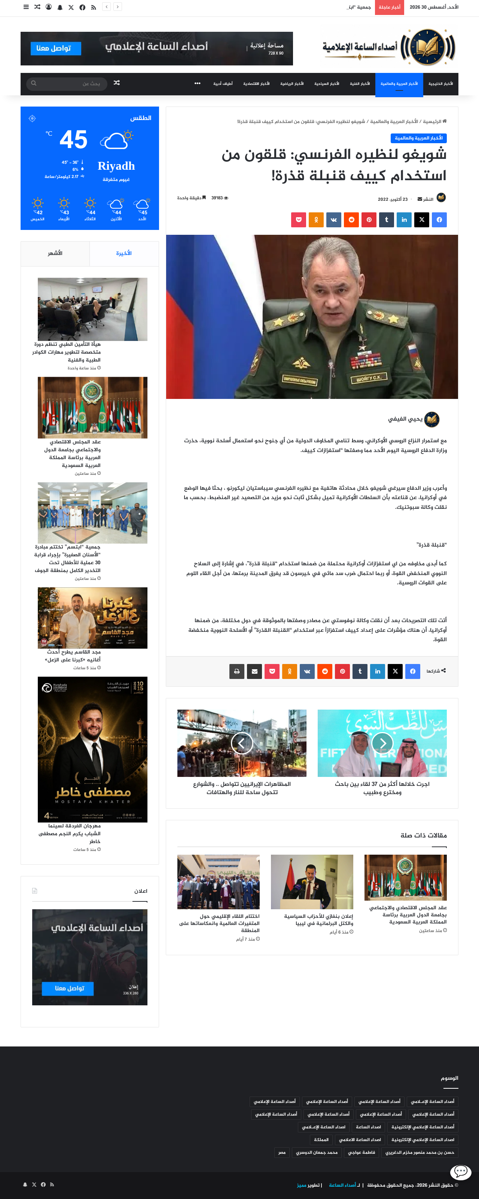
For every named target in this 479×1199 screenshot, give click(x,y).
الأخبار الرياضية (292, 84)
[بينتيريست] (368, 219)
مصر (282, 1152)
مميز (301, 1185)
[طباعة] (236, 671)
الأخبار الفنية (360, 84)
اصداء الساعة (368, 1127)
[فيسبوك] (439, 219)
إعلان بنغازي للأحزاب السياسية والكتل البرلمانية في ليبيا (318, 920)
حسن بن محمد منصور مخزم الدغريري (419, 1152)
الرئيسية (432, 122)
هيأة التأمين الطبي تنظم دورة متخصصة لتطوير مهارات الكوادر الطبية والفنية (66, 352)
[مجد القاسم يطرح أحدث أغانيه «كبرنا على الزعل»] (92, 617)
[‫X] (421, 219)
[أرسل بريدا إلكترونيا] (420, 199)
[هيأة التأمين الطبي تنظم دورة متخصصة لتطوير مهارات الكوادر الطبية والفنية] (92, 309)
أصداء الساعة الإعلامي (379, 1102)
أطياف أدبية (223, 84)
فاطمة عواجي (361, 1152)
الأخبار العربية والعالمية (399, 84)
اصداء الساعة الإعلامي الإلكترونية (422, 1140)
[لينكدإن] (404, 219)
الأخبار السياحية (326, 84)
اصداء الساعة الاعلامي (360, 1140)
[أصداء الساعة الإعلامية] (389, 46)
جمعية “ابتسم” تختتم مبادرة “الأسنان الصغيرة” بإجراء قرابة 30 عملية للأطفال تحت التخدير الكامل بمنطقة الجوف (254, 7)
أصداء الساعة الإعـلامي (432, 1102)
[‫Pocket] (298, 219)
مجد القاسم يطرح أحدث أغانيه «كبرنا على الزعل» (73, 656)
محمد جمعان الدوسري (317, 1152)
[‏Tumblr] (386, 219)
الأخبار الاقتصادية (256, 84)
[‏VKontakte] (333, 219)
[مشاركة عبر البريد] (254, 671)
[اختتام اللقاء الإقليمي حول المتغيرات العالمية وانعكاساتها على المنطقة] (218, 882)
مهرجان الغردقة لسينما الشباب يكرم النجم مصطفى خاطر (70, 834)
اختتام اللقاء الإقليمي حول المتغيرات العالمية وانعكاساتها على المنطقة (219, 923)
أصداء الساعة (342, 1185)
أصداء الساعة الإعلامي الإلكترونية (422, 1127)
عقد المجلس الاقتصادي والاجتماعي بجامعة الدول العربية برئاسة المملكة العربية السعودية (408, 915)
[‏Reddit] (351, 219)
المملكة (321, 1140)
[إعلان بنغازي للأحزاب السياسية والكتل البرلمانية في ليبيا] (312, 882)
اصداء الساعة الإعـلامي (323, 1127)
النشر (428, 199)
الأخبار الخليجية (440, 84)
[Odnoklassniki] (316, 219)
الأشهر (55, 253)
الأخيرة (124, 253)
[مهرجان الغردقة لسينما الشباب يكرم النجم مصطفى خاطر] (92, 750)
